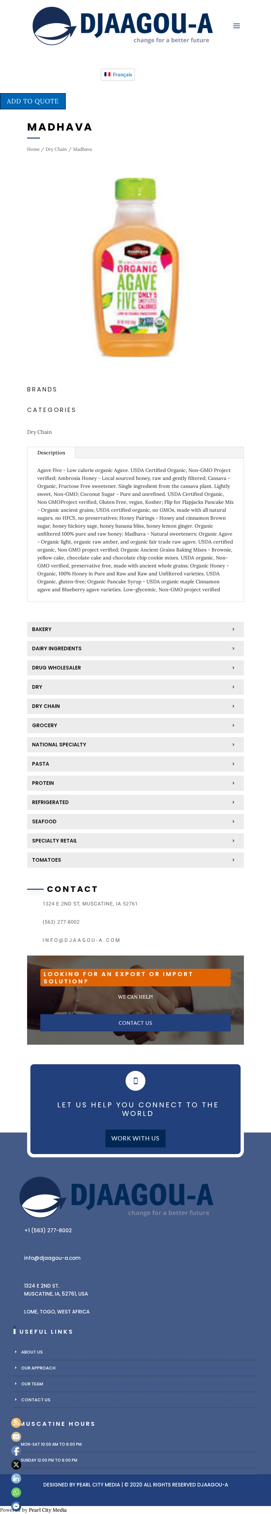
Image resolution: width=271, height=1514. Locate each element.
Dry (37, 686)
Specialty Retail (54, 840)
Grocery (44, 725)
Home (33, 149)
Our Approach (38, 1368)
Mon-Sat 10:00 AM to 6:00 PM (51, 1444)
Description (51, 452)
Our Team (32, 1384)
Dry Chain (56, 149)
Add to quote (33, 101)
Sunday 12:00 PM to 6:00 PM (49, 1460)
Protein (43, 783)
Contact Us (135, 1023)
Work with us (135, 1138)
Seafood (44, 821)
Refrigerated (50, 802)
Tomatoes (46, 859)
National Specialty (59, 744)
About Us (32, 1352)
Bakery (42, 629)
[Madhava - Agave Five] (135, 374)
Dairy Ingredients (57, 648)
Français (121, 74)
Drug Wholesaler (56, 667)
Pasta (40, 763)
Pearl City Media (98, 1484)
